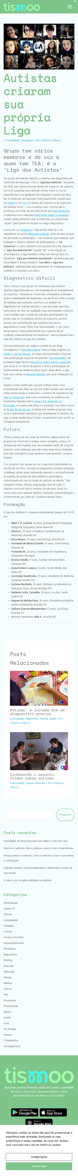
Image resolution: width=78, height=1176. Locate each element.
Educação (9, 971)
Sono (6, 1023)
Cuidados (9, 925)
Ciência (8, 914)
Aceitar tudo (39, 1166)
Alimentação (11, 902)
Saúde (52, 718)
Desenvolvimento (14, 943)
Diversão (40, 783)
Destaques (27, 140)
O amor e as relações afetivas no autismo (28, 880)
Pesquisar (65, 814)
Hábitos (8, 983)
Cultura (29, 783)
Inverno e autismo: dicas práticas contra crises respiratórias (38, 848)
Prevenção (10, 1000)
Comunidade (13, 140)
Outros (8, 989)
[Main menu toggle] (69, 6)
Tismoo (8, 1034)
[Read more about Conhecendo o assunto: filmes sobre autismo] (39, 751)
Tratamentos (11, 1040)
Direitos (8, 960)
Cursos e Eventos (14, 937)
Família (44, 718)
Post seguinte (63, 630)
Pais (6, 994)
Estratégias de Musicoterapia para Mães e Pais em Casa (35, 841)
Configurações (39, 1157)
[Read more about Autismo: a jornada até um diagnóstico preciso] (39, 688)
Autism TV (9, 908)
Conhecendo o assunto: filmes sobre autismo (33, 776)
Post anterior (14, 630)
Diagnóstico (32, 718)
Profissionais (11, 1006)
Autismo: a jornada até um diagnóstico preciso (37, 711)
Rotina (7, 1011)
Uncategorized (12, 1046)
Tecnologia (10, 1029)
